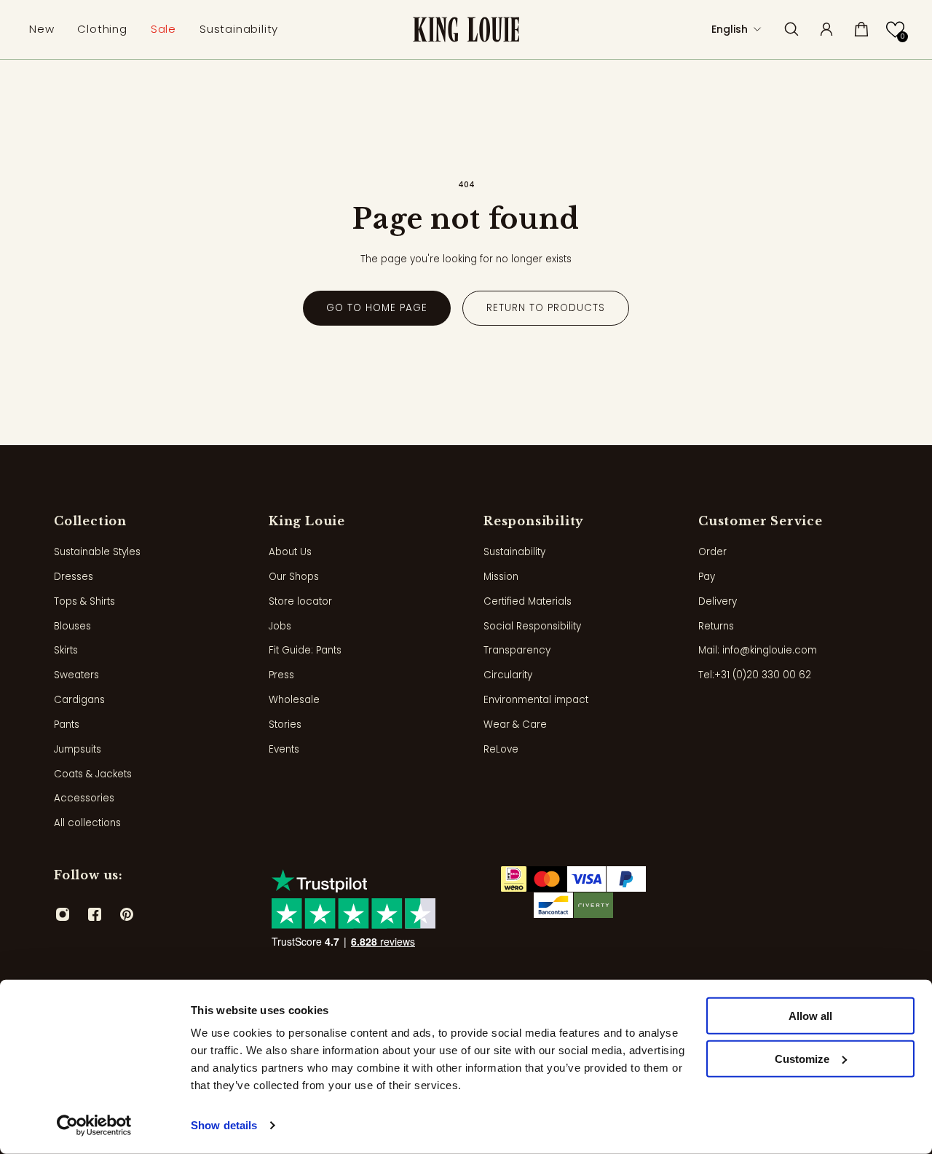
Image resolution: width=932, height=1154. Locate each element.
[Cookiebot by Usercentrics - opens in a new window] (94, 1126)
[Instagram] (63, 914)
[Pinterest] (127, 914)
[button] (895, 29)
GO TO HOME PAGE (376, 308)
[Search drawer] (791, 29)
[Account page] (826, 29)
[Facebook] (95, 914)
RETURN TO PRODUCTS (545, 308)
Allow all (810, 1016)
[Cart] (861, 29)
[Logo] (466, 29)
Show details (224, 1125)
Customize (802, 1059)
